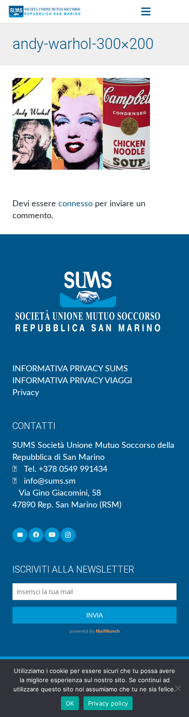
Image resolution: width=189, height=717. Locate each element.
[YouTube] (52, 535)
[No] (177, 688)
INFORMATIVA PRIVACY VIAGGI (72, 381)
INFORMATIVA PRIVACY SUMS (70, 369)
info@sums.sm (50, 481)
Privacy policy (108, 703)
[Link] (44, 11)
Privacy (25, 393)
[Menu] (145, 11)
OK (70, 703)
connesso (75, 204)
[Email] (20, 535)
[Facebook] (36, 535)
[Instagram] (68, 535)
